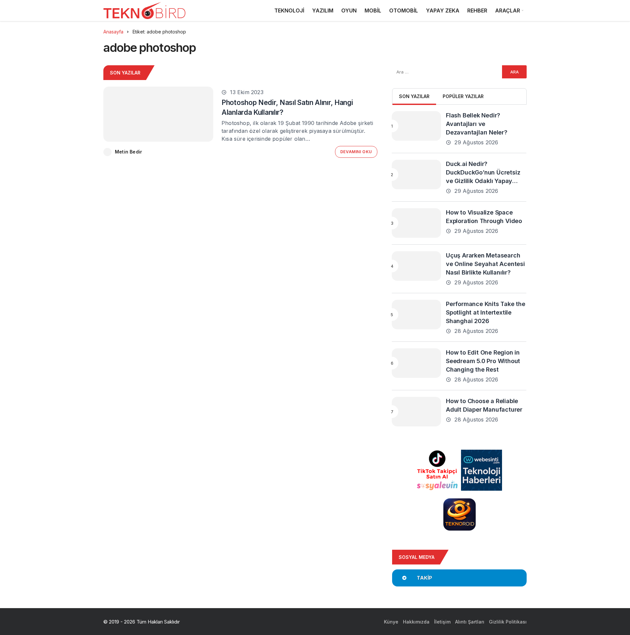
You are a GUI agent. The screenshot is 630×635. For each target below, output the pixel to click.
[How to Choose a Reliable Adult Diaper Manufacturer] (416, 411)
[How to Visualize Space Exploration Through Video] (416, 223)
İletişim (442, 622)
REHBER (477, 10)
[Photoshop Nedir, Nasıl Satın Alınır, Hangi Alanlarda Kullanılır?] (158, 114)
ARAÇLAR (507, 10)
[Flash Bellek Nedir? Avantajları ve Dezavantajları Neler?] (416, 126)
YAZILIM (322, 10)
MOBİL (373, 10)
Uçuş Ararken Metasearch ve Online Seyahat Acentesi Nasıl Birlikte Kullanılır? (485, 264)
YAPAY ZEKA (442, 10)
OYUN (349, 10)
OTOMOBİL (403, 10)
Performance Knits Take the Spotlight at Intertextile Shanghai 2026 (485, 312)
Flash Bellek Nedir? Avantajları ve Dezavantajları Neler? (476, 124)
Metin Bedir (128, 151)
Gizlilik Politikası (508, 622)
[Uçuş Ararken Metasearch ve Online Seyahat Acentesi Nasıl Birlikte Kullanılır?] (416, 266)
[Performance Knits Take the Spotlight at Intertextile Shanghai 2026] (416, 314)
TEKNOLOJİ (289, 10)
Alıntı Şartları (469, 622)
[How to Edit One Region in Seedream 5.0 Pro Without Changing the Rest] (416, 363)
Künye (391, 622)
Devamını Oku (356, 151)
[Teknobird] (144, 10)
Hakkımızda (416, 622)
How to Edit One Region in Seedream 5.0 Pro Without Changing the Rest (483, 361)
